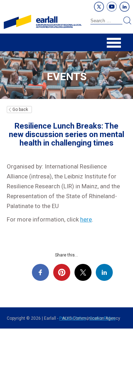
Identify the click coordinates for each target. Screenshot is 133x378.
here (86, 219)
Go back (20, 109)
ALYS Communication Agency (91, 318)
